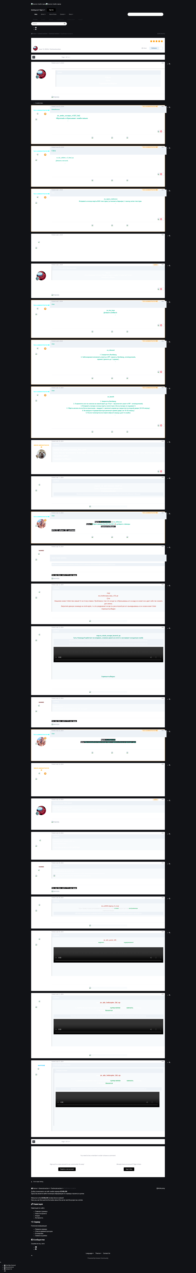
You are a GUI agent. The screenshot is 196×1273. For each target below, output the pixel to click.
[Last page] (57, 57)
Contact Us (106, 1253)
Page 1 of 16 (65, 57)
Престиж (41, 237)
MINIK (41, 443)
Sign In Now (129, 1169)
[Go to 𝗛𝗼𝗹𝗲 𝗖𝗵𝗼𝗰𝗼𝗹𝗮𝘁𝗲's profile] (41, 117)
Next (52, 57)
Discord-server (9, 1267)
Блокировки (39, 1233)
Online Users (71, 19)
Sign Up (51, 10)
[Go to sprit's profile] (41, 844)
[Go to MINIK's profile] (41, 454)
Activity (51, 19)
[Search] (64, 23)
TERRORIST (41, 65)
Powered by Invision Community (98, 1258)
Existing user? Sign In (37, 10)
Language (89, 1253)
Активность (39, 1218)
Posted (58, 63)
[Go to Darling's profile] (41, 488)
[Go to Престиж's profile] (41, 245)
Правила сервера (41, 1229)
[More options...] (162, 63)
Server (43, 14)
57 (42, 133)
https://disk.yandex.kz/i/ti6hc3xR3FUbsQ (67, 847)
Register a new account (67, 1169)
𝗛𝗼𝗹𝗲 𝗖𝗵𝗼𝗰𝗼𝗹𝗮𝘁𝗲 (41, 108)
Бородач (41, 548)
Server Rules (52, 14)
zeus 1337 (41, 1063)
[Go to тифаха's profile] (41, 777)
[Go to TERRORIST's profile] (35, 48)
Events (43, 19)
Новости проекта (41, 1213)
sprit (41, 835)
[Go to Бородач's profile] (41, 557)
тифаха (41, 766)
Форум (37, 1216)
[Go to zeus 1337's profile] (41, 1072)
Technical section (55, 49)
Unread (80, 19)
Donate (62, 14)
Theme (97, 1253)
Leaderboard (60, 19)
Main (36, 14)
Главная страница (41, 1211)
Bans (70, 14)
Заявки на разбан (41, 1235)
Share (145, 48)
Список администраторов (44, 1231)
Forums (35, 19)
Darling (41, 479)
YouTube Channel (11, 1265)
